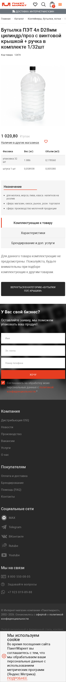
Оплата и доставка (14, 476)
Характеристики (33, 233)
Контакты (8, 496)
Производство (11, 434)
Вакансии (8, 441)
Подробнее (17, 678)
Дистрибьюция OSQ (15, 420)
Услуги (6, 448)
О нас (5, 455)
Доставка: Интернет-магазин (34, 11)
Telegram (15, 527)
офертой (41, 614)
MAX (12, 518)
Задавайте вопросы (22, 584)
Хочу (33, 374)
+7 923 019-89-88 (20, 592)
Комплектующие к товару (33, 223)
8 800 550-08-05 (19, 576)
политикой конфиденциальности (30, 389)
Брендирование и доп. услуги (33, 243)
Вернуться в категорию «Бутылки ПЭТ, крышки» (33, 288)
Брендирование (12, 483)
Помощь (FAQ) (11, 490)
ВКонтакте (16, 536)
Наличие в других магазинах (20, 142)
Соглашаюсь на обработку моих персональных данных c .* (30, 387)
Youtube (14, 555)
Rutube (13, 546)
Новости (7, 427)
